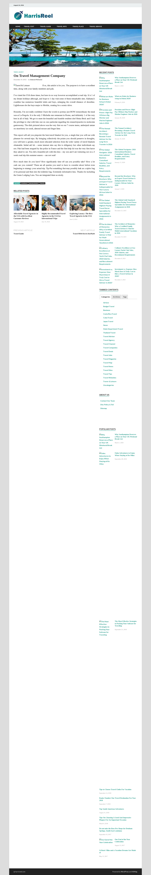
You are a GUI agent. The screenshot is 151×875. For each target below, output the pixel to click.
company (24, 183)
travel (42, 183)
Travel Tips (107, 374)
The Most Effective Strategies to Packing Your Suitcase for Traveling (126, 623)
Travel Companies (110, 348)
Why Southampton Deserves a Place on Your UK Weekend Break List (126, 80)
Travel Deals (108, 351)
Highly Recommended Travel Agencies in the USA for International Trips (53, 216)
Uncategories (108, 385)
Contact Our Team (107, 401)
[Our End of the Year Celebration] (106, 840)
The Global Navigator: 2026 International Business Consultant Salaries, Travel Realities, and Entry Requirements (125, 154)
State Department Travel (113, 329)
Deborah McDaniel (36, 80)
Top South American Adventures (111, 809)
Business (106, 310)
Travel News (108, 366)
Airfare (106, 303)
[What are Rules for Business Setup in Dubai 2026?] (106, 96)
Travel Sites (108, 370)
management (34, 183)
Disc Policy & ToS (107, 404)
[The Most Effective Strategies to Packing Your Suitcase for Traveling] (106, 621)
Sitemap (103, 408)
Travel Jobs (107, 355)
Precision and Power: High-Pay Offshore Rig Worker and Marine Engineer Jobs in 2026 (126, 112)
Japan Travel (108, 321)
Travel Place (78, 26)
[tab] (105, 297)
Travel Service (95, 26)
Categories (105, 297)
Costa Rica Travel (110, 314)
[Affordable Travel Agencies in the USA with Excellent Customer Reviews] (26, 203)
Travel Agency (19, 72)
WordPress (125, 872)
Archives (116, 297)
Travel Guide (45, 26)
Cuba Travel (108, 318)
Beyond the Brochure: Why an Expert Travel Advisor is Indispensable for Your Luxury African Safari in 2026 (125, 180)
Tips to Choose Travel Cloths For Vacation (115, 789)
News (105, 325)
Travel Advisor (109, 336)
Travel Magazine (109, 359)
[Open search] (136, 26)
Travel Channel (109, 344)
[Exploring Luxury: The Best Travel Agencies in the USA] (82, 203)
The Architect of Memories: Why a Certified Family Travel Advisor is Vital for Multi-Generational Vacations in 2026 (126, 228)
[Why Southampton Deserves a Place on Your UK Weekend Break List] (106, 78)
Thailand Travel (109, 333)
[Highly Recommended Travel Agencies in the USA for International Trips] (54, 203)
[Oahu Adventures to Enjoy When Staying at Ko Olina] (106, 453)
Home (17, 26)
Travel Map (107, 363)
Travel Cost (29, 26)
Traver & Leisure (109, 381)
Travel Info (62, 26)
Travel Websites (109, 378)
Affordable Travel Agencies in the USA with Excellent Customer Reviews (26, 216)
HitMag (134, 872)
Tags (125, 297)
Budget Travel (108, 306)
